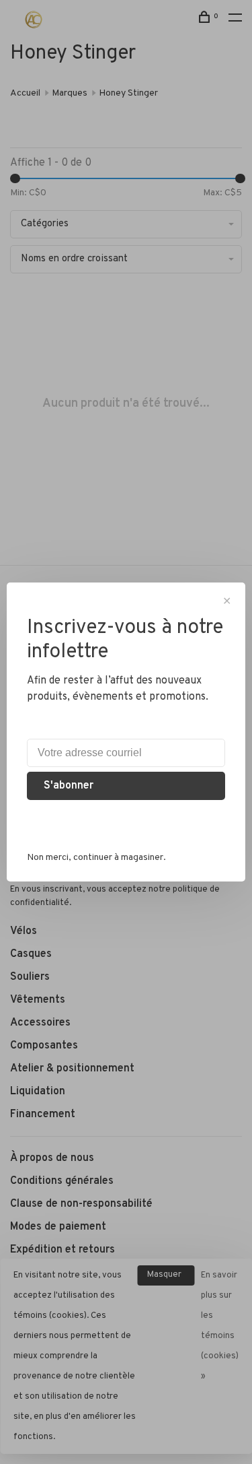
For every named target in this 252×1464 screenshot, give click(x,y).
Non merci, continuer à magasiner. (96, 857)
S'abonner (68, 786)
